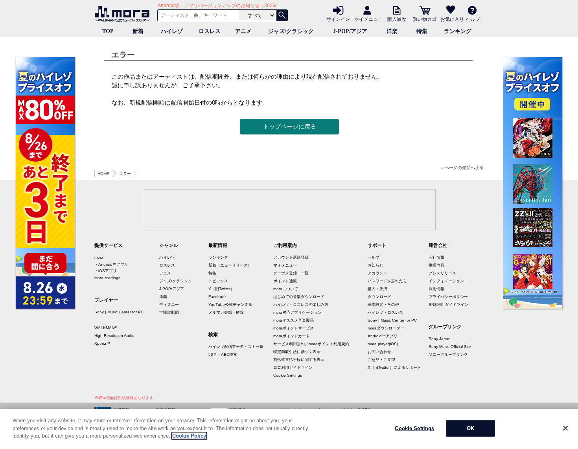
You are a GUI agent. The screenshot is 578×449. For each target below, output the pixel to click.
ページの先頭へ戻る (464, 168)
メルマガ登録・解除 (226, 312)
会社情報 (436, 257)
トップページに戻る (289, 126)
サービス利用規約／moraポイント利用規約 (311, 344)
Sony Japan (440, 339)
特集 (421, 31)
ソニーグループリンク (448, 354)
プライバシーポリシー (448, 296)
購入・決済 (377, 289)
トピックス (218, 281)
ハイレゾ (172, 31)
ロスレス (210, 31)
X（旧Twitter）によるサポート (394, 367)
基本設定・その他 (383, 304)
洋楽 (392, 31)
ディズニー (169, 304)
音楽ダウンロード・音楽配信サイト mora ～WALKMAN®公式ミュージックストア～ (123, 14)
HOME (103, 173)
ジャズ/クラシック (291, 31)
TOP (108, 31)
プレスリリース (442, 273)
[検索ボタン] (281, 15)
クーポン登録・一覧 (291, 273)
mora (98, 257)
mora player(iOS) (383, 344)
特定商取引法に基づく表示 (296, 352)
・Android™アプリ (111, 264)
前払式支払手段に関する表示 (298, 359)
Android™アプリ (383, 336)
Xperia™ (102, 343)
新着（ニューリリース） (230, 265)
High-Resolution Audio (114, 335)
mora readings (107, 278)
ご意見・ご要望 (381, 359)
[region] (289, 429)
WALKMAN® (105, 328)
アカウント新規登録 (291, 257)
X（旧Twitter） (221, 289)
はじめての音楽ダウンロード (298, 296)
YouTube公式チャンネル (230, 304)
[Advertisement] (289, 209)
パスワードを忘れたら (387, 281)
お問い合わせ (379, 352)
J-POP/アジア (350, 31)
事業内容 (436, 265)
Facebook (217, 296)
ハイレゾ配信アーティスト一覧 (235, 346)
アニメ (243, 31)
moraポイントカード (291, 336)
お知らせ (375, 265)
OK (470, 428)
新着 (138, 31)
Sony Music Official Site (450, 346)
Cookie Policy (189, 436)
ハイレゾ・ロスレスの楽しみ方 (300, 304)
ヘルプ (473, 19)
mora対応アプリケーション (297, 312)
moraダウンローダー (386, 328)
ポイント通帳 (285, 281)
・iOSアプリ (105, 271)
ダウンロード (379, 296)
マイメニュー (368, 19)
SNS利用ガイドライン (448, 304)
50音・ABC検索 (222, 354)
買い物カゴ (424, 19)
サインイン (338, 19)
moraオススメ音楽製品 (293, 320)
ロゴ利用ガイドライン (293, 367)
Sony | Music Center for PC (119, 312)
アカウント (377, 273)
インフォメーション (446, 281)
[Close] (565, 428)
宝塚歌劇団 (169, 312)
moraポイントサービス (293, 328)
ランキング (457, 31)
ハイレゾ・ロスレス (385, 312)
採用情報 (436, 289)
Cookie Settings (287, 375)
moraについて (285, 289)
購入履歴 (396, 19)
